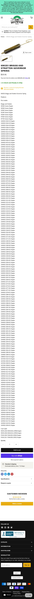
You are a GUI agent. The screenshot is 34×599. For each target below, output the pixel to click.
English (16, 573)
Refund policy (16, 591)
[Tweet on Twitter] (5, 474)
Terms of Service (6, 591)
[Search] (30, 27)
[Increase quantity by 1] (16, 444)
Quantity (3, 440)
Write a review (17, 503)
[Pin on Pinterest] (12, 474)
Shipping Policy (26, 591)
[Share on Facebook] (2, 474)
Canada (16, 577)
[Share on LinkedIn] (8, 474)
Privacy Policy (17, 593)
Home (2, 36)
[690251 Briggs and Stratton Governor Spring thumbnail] (6, 58)
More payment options (17, 459)
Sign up (26, 565)
